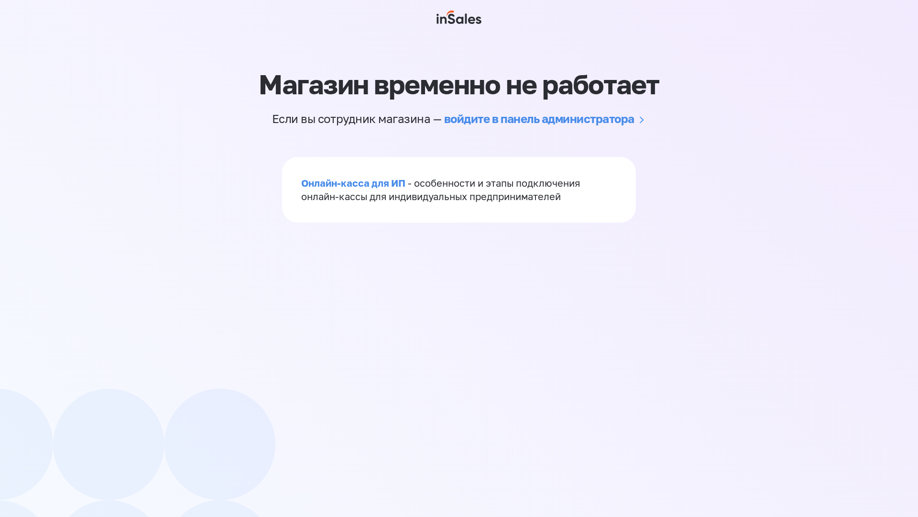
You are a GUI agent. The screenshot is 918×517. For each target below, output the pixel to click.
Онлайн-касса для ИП (353, 183)
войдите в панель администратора (539, 118)
